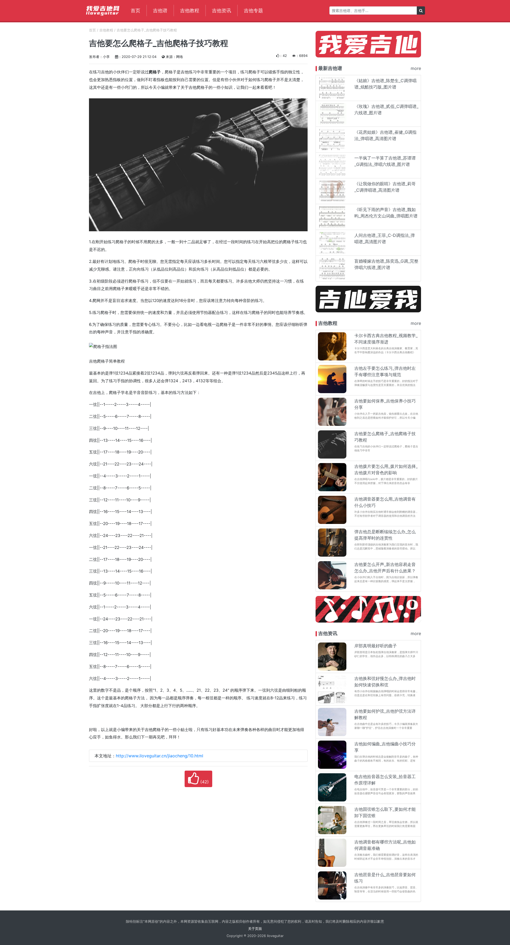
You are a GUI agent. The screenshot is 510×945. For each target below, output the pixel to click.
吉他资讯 (221, 10)
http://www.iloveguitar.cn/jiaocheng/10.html (159, 755)
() (204, 781)
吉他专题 (253, 10)
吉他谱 (160, 10)
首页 (135, 10)
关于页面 (255, 929)
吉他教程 (189, 10)
